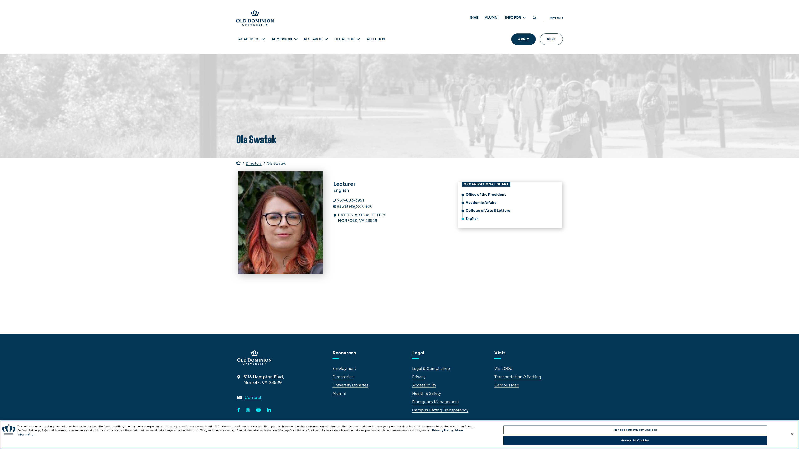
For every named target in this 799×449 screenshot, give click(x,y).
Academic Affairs (481, 203)
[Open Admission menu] (296, 39)
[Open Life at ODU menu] (358, 39)
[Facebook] (238, 410)
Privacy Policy (442, 430)
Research (313, 39)
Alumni (492, 17)
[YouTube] (258, 410)
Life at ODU (344, 39)
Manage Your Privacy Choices (635, 430)
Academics (248, 39)
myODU (556, 18)
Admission (282, 39)
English (472, 219)
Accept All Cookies (635, 440)
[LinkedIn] (269, 410)
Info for (513, 17)
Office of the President (486, 194)
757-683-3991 (350, 200)
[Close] (792, 434)
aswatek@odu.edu (354, 206)
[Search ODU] (534, 18)
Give (474, 17)
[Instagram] (248, 410)
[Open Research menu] (326, 39)
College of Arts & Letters (488, 210)
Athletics (375, 39)
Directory (254, 163)
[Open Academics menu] (263, 39)
